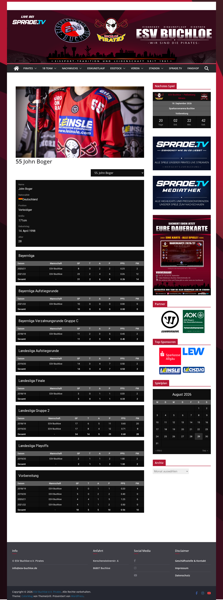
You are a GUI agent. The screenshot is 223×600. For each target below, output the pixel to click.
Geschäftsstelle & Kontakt (190, 560)
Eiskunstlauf (96, 68)
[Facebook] (135, 560)
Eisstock (116, 68)
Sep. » (205, 450)
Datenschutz (182, 575)
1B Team (47, 68)
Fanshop (193, 68)
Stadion (154, 68)
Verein (135, 68)
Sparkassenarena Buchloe (182, 108)
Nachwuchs (70, 68)
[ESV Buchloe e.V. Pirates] (111, 12)
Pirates (28, 68)
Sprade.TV (175, 68)
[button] (35, 68)
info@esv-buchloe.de (24, 568)
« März (159, 450)
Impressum (181, 568)
